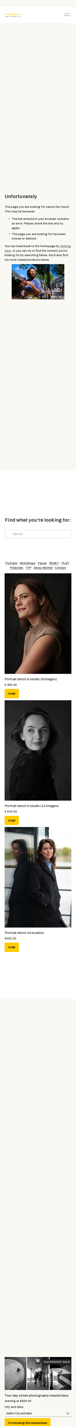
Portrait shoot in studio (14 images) (32, 806)
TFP (28, 567)
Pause (42, 563)
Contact (60, 567)
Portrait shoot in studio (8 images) (31, 679)
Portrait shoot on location (24, 933)
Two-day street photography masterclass (37, 1395)
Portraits (11, 563)
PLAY (65, 563)
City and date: (14, 1407)
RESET (54, 563)
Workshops (27, 563)
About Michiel (43, 567)
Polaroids (16, 567)
